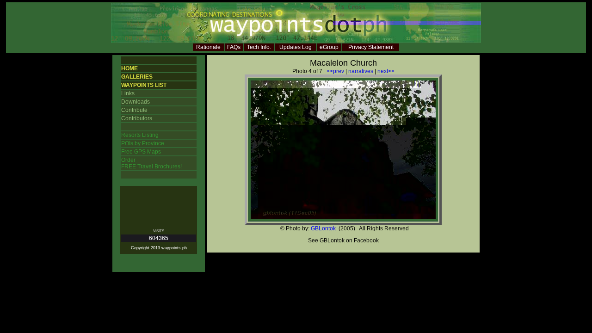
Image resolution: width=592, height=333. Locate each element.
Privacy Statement (371, 47)
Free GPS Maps (141, 151)
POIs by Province (142, 143)
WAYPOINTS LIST (143, 85)
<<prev (335, 71)
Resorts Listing (140, 135)
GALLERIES (137, 77)
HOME (129, 68)
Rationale (208, 47)
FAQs (233, 47)
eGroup (329, 47)
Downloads (135, 102)
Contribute (134, 110)
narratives (360, 71)
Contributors (136, 118)
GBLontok (323, 228)
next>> (386, 71)
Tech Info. (259, 47)
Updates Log (295, 47)
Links (128, 93)
